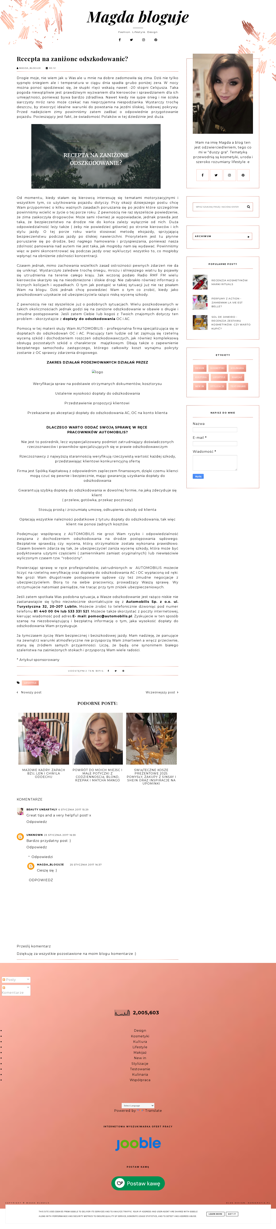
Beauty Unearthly (41, 809)
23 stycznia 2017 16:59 (60, 834)
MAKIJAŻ (237, 377)
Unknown (34, 834)
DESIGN (199, 368)
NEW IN (199, 386)
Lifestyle (140, 1047)
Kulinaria (140, 1074)
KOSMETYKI (217, 368)
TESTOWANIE (238, 386)
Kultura (140, 1042)
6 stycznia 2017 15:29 (73, 809)
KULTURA (201, 377)
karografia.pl (259, 1203)
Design (140, 1031)
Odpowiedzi (42, 857)
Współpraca (140, 1080)
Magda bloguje (138, 16)
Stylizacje (140, 1064)
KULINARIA (237, 368)
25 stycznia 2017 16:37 (86, 864)
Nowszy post (31, 692)
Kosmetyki (140, 1036)
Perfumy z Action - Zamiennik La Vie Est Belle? (227, 302)
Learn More (215, 1214)
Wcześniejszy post (160, 692)
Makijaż (140, 1052)
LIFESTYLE (30, 683)
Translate (153, 1111)
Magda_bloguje (50, 864)
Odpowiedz (36, 822)
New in (140, 1058)
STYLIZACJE (217, 386)
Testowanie (140, 1069)
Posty (10, 980)
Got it (232, 1214)
